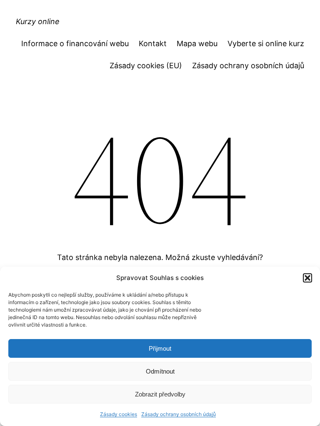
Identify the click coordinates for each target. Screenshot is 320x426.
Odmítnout (160, 371)
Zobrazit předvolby (160, 394)
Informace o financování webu (75, 43)
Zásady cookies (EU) (146, 65)
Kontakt (153, 43)
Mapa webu (197, 43)
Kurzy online (38, 21)
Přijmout (160, 348)
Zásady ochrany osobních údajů (178, 414)
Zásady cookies (118, 414)
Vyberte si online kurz (266, 43)
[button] (307, 278)
